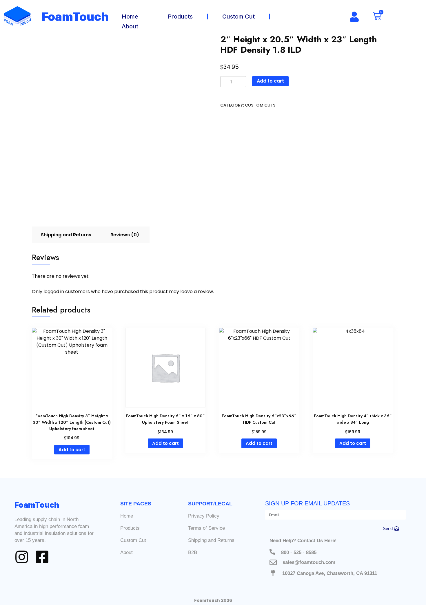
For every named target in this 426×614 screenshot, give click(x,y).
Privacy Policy (203, 516)
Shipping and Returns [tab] (66, 234)
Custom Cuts (260, 105)
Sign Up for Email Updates (307, 503)
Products (180, 16)
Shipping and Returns (211, 540)
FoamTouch (75, 17)
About (130, 26)
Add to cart (270, 81)
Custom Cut (238, 16)
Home (130, 16)
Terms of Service (206, 528)
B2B (192, 552)
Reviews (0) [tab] (124, 234)
